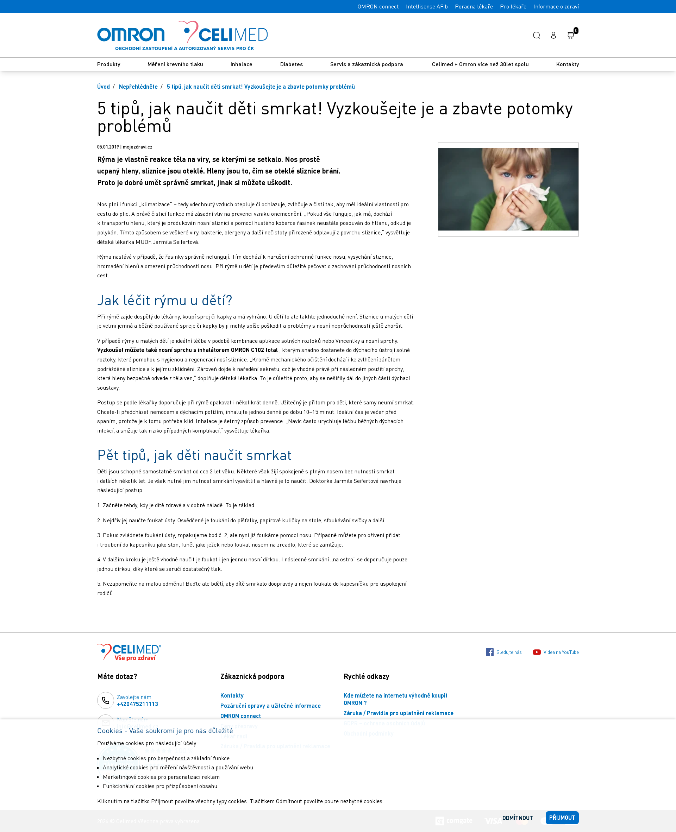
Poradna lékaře (474, 6)
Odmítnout (517, 817)
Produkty (108, 64)
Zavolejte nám (137, 700)
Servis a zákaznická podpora (367, 64)
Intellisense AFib (427, 6)
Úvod (103, 86)
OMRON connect (378, 6)
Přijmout (562, 817)
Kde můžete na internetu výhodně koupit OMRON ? (395, 699)
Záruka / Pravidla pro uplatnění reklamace (398, 713)
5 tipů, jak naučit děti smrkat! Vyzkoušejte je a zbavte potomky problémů (261, 86)
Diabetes (291, 64)
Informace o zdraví (556, 6)
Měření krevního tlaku (175, 64)
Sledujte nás (509, 652)
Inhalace (241, 64)
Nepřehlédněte (138, 86)
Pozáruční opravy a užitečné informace (270, 705)
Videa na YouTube (561, 652)
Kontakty (567, 64)
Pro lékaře (513, 6)
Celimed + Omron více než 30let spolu (480, 64)
